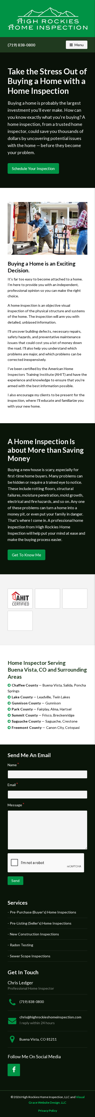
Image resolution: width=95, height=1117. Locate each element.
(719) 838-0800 (21, 44)
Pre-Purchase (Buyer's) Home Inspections (43, 912)
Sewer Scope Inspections (30, 956)
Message (15, 805)
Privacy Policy (47, 1110)
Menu (80, 44)
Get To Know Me (26, 554)
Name (12, 765)
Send (15, 880)
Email (12, 785)
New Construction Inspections (34, 934)
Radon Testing (21, 945)
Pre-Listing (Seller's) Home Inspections (40, 923)
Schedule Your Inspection (33, 168)
